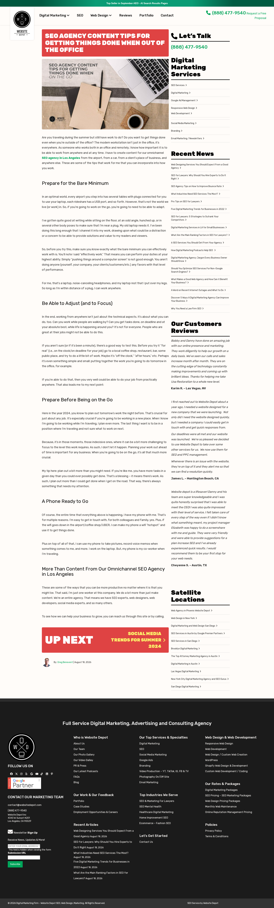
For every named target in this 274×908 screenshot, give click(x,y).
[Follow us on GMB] (32, 773)
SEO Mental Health (150, 806)
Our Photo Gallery (84, 754)
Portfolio (146, 15)
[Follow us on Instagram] (21, 773)
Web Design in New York (183, 618)
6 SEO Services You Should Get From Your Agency (196, 242)
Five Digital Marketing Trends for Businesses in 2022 (197, 209)
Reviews (125, 15)
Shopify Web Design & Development (226, 765)
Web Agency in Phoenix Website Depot (190, 610)
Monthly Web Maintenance (221, 806)
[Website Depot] (22, 747)
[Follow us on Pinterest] (52, 773)
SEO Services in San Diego (184, 641)
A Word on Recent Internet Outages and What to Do (197, 290)
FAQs (77, 776)
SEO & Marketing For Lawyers (156, 801)
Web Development (180, 113)
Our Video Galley (83, 760)
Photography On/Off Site (154, 776)
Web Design (100, 15)
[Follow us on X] (17, 773)
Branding (175, 131)
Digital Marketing (53, 15)
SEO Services (178, 85)
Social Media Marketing (182, 123)
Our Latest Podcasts (86, 771)
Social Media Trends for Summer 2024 (136, 640)
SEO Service (193, 903)
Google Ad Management (183, 100)
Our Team (79, 749)
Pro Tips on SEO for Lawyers (185, 201)
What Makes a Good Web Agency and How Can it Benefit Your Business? (199, 281)
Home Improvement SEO (153, 817)
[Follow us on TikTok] (42, 773)
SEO (80, 15)
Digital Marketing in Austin (184, 664)
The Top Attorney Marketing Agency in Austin (194, 656)
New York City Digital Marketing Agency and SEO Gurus (198, 679)
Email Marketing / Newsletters (186, 138)
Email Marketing (148, 782)
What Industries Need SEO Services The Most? (194, 194)
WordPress (211, 760)
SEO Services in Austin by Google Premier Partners (197, 633)
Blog (76, 782)
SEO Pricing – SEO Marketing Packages (228, 795)
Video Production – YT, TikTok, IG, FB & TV (164, 771)
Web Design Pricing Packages (222, 801)
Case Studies (81, 806)
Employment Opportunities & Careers (96, 812)
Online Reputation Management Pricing (228, 812)
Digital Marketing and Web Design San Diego (193, 625)
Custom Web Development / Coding (226, 771)
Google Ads (146, 760)
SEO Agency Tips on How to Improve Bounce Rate (196, 186)
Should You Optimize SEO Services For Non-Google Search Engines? (197, 270)
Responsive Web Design (183, 108)
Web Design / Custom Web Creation (226, 754)
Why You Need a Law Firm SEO (186, 308)
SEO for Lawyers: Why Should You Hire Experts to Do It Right (198, 177)
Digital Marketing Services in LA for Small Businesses (198, 227)
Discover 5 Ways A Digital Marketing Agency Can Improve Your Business (200, 299)
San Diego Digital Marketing (185, 686)
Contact (167, 15)
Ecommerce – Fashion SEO (155, 823)
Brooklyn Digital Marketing (184, 648)
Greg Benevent (65, 662)
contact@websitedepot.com (25, 804)
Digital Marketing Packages (221, 789)
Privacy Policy (213, 830)
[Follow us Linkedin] (47, 773)
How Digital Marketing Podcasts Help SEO (192, 250)
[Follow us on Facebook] (11, 773)
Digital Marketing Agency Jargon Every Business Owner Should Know (199, 259)
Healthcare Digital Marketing (156, 812)
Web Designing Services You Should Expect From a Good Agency (199, 166)
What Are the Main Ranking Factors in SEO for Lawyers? (199, 235)
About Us (79, 743)
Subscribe (15, 864)
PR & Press (80, 765)
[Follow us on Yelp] (26, 773)
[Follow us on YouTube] (37, 773)
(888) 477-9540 (229, 13)
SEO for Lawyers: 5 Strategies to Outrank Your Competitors (195, 218)
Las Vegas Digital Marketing (185, 671)
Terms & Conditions (216, 836)
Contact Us (146, 841)
